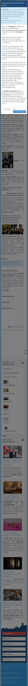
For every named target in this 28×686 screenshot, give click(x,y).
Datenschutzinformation (9, 50)
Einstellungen (6, 109)
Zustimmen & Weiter (19, 111)
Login (14, 109)
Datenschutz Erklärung (8, 22)
